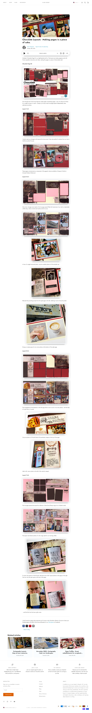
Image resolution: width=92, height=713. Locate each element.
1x (57, 53)
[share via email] (33, 626)
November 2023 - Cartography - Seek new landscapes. (46, 652)
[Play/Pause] (24, 53)
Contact (41, 684)
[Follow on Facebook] (4, 701)
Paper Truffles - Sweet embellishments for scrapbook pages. (72, 653)
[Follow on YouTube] (14, 701)
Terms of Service (42, 694)
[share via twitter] (27, 626)
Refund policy (42, 696)
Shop (10, 2)
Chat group (50, 622)
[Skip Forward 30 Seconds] (63, 53)
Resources (23, 2)
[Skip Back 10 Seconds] (60, 53)
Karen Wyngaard (30, 46)
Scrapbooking (45, 46)
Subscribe (8, 694)
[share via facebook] (23, 626)
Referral (41, 686)
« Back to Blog (26, 629)
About (5, 2)
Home (40, 681)
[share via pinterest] (30, 626)
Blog (16, 2)
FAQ (40, 691)
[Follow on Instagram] (7, 701)
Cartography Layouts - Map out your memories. (20, 652)
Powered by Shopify (42, 707)
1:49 (67, 53)
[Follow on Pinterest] (11, 701)
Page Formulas (38, 46)
